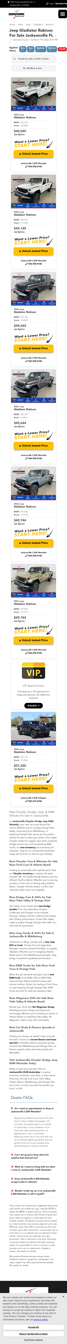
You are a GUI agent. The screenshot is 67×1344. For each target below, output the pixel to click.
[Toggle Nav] (62, 14)
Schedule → (34, 706)
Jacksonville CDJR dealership (24, 1072)
